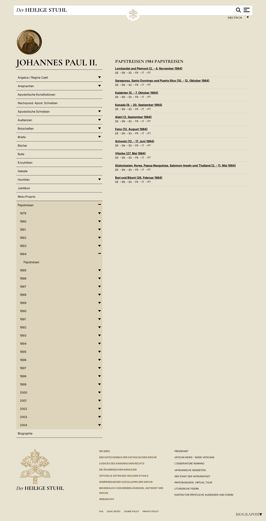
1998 (23, 376)
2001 (23, 400)
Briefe (22, 137)
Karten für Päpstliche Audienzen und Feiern (203, 494)
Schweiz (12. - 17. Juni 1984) (134, 141)
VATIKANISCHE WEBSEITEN (190, 470)
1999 (23, 384)
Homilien (24, 179)
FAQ (101, 511)
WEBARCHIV (106, 499)
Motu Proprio (26, 196)
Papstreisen (25, 205)
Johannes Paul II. (56, 62)
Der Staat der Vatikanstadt (192, 476)
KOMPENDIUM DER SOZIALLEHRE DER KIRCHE (126, 481)
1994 (23, 343)
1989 (23, 303)
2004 (23, 425)
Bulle (21, 154)
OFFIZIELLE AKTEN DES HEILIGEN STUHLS (123, 475)
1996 (23, 360)
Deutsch (235, 18)
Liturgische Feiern (186, 488)
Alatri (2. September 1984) (133, 117)
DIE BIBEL (104, 451)
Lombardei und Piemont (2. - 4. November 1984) (148, 68)
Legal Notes (113, 511)
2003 (23, 417)
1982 (23, 238)
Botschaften (26, 128)
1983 (23, 246)
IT (143, 72)
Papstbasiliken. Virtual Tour (193, 482)
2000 (23, 392)
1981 (23, 229)
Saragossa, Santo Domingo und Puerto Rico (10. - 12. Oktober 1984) (162, 80)
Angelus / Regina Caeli (33, 77)
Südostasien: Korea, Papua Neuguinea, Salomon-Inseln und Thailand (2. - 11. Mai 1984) (175, 165)
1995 (23, 352)
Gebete (23, 171)
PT (149, 72)
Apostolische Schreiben (34, 111)
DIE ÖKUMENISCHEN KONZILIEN (118, 469)
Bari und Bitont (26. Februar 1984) (138, 177)
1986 (23, 278)
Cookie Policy (131, 511)
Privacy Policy (151, 511)
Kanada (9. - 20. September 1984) (138, 105)
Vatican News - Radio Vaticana (194, 457)
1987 (23, 286)
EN (123, 72)
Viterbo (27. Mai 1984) (130, 153)
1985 (23, 270)
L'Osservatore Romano (189, 463)
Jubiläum (24, 188)
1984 (23, 254)
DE (116, 72)
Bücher (22, 145)
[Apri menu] (246, 10)
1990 (23, 311)
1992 (23, 327)
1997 (23, 368)
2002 (23, 409)
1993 (23, 335)
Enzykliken (25, 162)
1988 (23, 295)
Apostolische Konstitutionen (36, 94)
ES (130, 72)
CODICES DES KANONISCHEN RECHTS (121, 463)
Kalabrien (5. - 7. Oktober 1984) (136, 92)
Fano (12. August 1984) (131, 129)
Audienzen (25, 120)
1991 (23, 319)
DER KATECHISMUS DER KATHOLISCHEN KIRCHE (128, 457)
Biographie (250, 514)
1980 (23, 221)
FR (136, 72)
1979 (23, 213)
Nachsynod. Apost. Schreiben (38, 103)
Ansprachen (26, 86)
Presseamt (181, 451)
